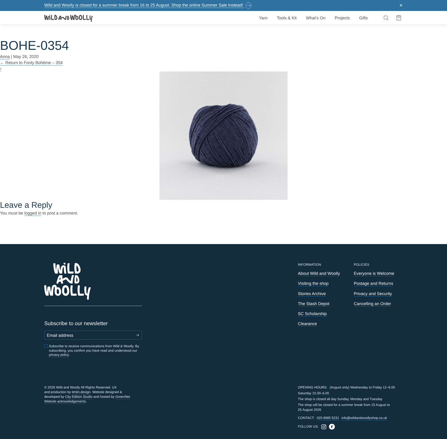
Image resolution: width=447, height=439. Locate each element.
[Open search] (386, 18)
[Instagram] (324, 427)
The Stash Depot (313, 303)
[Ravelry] (332, 427)
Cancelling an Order (372, 303)
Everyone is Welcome (374, 273)
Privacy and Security (373, 293)
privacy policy (59, 355)
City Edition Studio (79, 397)
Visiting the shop (313, 283)
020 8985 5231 (328, 418)
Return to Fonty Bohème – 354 (31, 62)
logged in (32, 213)
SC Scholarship (312, 313)
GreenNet (122, 397)
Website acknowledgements (65, 401)
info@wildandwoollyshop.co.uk (364, 418)
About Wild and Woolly (319, 273)
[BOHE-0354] (223, 135)
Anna (5, 56)
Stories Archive (312, 293)
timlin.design (81, 392)
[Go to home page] (68, 18)
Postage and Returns (373, 283)
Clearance (307, 323)
